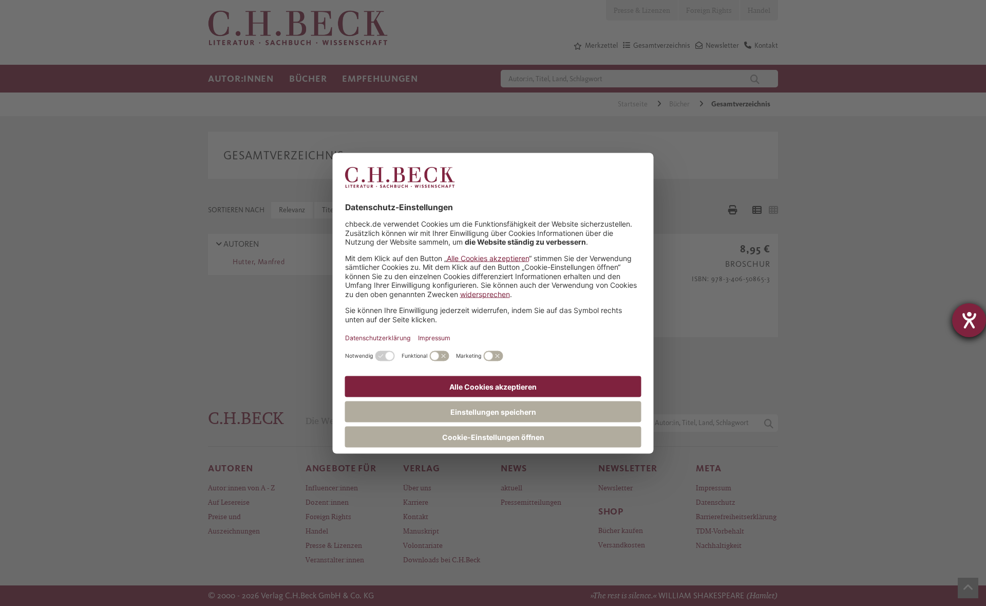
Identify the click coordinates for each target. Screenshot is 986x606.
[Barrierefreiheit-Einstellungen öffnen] (969, 320)
